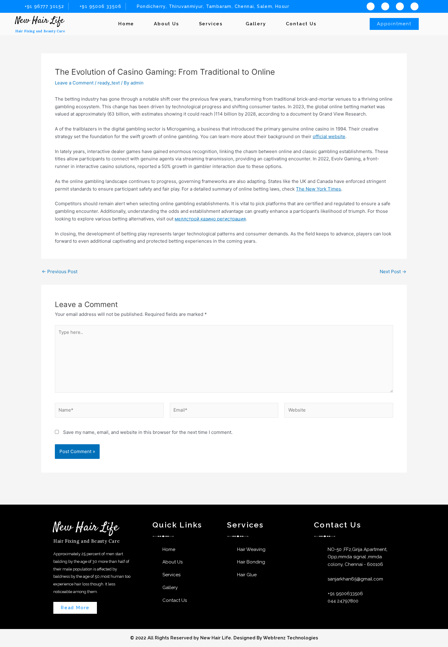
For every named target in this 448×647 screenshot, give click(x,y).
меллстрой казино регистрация (210, 219)
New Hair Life (39, 20)
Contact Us (301, 24)
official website (329, 136)
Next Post (393, 271)
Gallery (256, 24)
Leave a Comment (74, 83)
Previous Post (59, 271)
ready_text (109, 83)
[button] (212, 24)
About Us (166, 24)
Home (126, 24)
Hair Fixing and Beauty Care (40, 31)
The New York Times (318, 189)
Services (211, 24)
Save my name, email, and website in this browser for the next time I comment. (148, 432)
